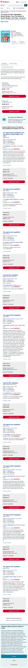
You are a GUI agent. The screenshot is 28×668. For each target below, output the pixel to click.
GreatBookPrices (8, 285)
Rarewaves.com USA (9, 325)
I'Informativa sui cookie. (10, 649)
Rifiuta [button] (14, 660)
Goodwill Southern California (11, 199)
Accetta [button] (14, 656)
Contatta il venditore (7, 165)
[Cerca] (25, 5)
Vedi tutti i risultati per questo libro (14, 620)
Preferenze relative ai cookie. (13, 646)
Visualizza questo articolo (7, 87)
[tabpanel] (13, 74)
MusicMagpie (7, 434)
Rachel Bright (16, 119)
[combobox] (16, 5)
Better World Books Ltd (10, 476)
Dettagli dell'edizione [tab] (7, 67)
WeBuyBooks (7, 146)
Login (22, 2)
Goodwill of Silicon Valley (10, 576)
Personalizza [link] (14, 664)
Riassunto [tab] (4, 63)
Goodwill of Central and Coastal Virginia (14, 242)
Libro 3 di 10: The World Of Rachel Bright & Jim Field (13, 19)
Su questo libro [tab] (13, 63)
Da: (14, 42)
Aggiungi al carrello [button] (14, 96)
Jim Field (22, 119)
